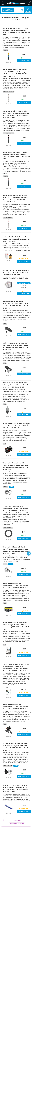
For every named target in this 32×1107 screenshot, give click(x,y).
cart (29, 4)
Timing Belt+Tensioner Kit (17, 824)
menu (2, 4)
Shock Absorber (17, 820)
